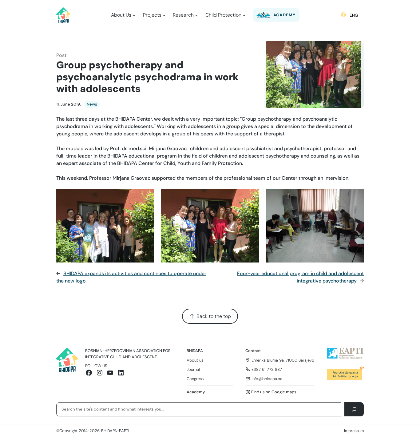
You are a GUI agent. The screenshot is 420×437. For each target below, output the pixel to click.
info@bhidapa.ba (267, 378)
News (92, 104)
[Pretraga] (354, 409)
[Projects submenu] (164, 15)
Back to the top (213, 316)
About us (195, 360)
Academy (196, 392)
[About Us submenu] (134, 15)
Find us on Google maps (273, 392)
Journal (193, 369)
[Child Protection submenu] (244, 15)
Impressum (354, 430)
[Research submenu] (196, 15)
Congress (195, 378)
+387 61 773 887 (267, 369)
